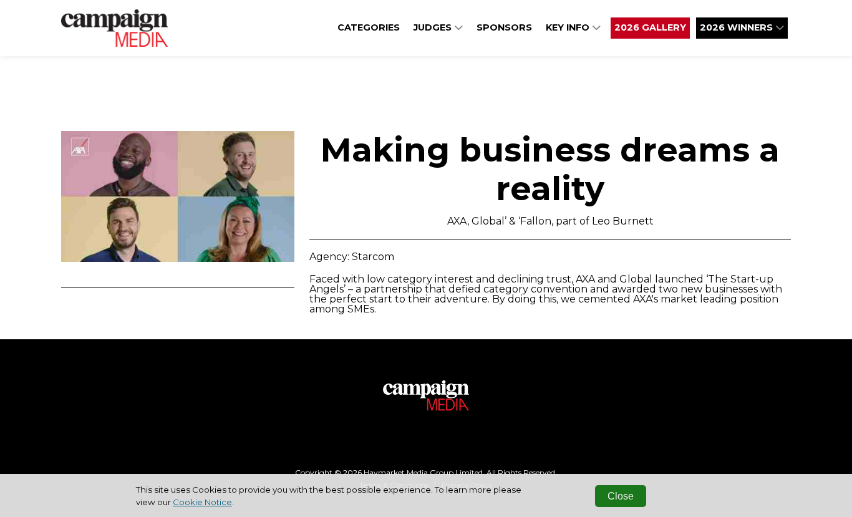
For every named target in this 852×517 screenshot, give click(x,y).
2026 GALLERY (650, 27)
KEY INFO (569, 27)
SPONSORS (504, 27)
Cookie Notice (202, 502)
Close (621, 496)
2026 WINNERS (737, 27)
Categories (368, 27)
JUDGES (434, 27)
